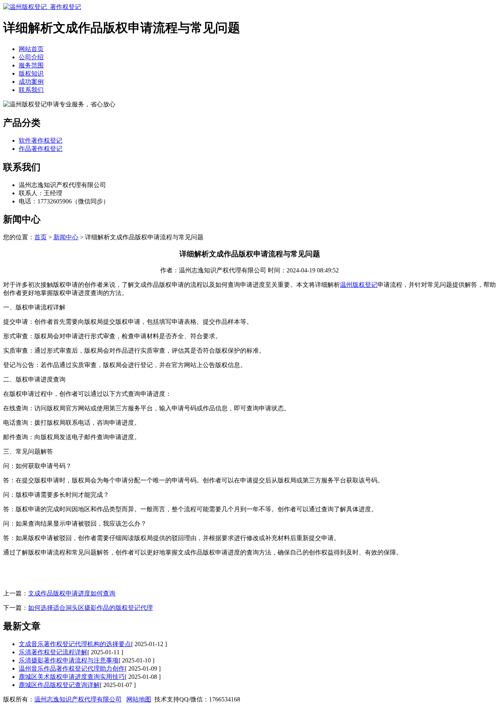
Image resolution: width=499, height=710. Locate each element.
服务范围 (31, 65)
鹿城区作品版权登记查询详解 (59, 685)
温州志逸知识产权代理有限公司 (78, 699)
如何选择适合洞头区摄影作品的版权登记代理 (90, 607)
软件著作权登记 (40, 140)
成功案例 (31, 81)
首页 (40, 237)
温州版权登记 (358, 284)
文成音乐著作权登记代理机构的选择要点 (75, 644)
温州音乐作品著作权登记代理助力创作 (72, 668)
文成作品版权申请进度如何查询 (71, 593)
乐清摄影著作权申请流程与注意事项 (69, 660)
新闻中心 (65, 237)
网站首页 (31, 49)
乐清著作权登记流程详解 (53, 652)
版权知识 (31, 73)
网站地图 (138, 699)
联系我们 (31, 90)
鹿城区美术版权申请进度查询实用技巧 (72, 676)
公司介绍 (31, 57)
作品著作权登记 (40, 148)
